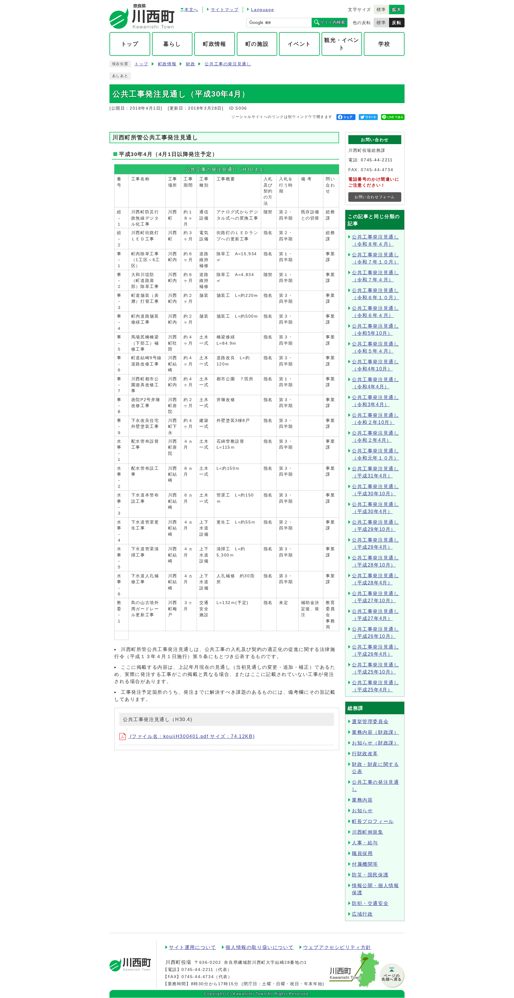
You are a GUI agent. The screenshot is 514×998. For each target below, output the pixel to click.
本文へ (191, 9)
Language (262, 9)
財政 (190, 64)
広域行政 (362, 914)
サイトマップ (225, 9)
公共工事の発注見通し (228, 64)
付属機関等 (365, 864)
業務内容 (362, 800)
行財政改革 (365, 753)
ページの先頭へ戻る (392, 977)
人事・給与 (365, 842)
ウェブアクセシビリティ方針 (337, 947)
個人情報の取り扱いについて (259, 947)
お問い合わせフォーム (375, 197)
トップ (141, 64)
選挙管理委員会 (370, 721)
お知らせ (362, 810)
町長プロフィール (373, 821)
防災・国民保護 (370, 874)
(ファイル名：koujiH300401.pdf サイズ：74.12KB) (191, 736)
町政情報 (167, 64)
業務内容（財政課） (375, 732)
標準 (381, 9)
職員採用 (362, 853)
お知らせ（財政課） (375, 742)
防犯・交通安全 (370, 903)
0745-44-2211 (377, 160)
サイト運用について (192, 947)
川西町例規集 (367, 832)
